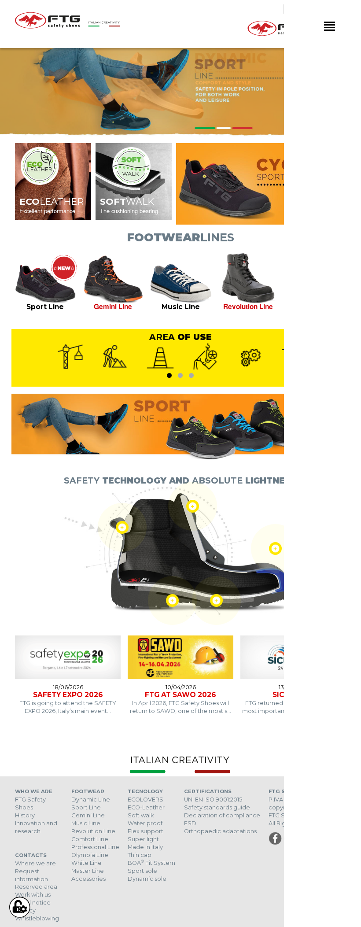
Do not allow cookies (164, 911)
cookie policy (305, 882)
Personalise (75, 911)
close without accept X (322, 767)
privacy (164, 882)
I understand (281, 911)
